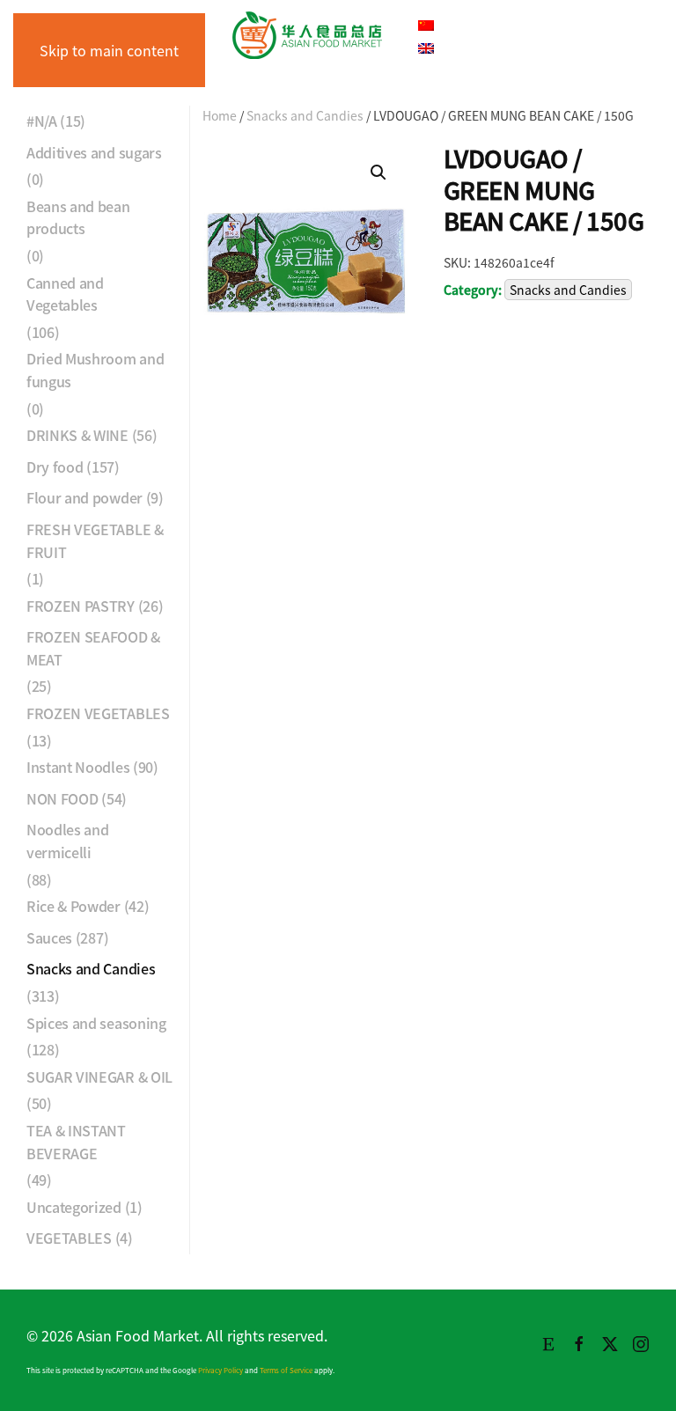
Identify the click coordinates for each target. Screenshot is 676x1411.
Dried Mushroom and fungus (95, 370)
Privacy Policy (220, 1370)
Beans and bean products (78, 217)
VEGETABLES (69, 1237)
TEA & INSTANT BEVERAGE (76, 1142)
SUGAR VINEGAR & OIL (99, 1076)
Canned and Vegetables (65, 294)
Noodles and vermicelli (67, 841)
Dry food (54, 466)
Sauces (49, 937)
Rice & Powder (73, 905)
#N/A (41, 120)
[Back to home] (307, 35)
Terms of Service (286, 1370)
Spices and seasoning (96, 1022)
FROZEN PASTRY (80, 605)
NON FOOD (62, 798)
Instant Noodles (77, 766)
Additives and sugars (94, 152)
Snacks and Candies (305, 115)
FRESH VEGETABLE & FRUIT (95, 540)
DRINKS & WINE (77, 434)
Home (219, 115)
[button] (378, 172)
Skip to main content (109, 50)
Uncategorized (73, 1206)
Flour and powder (84, 497)
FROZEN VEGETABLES (98, 713)
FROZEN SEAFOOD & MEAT (93, 648)
